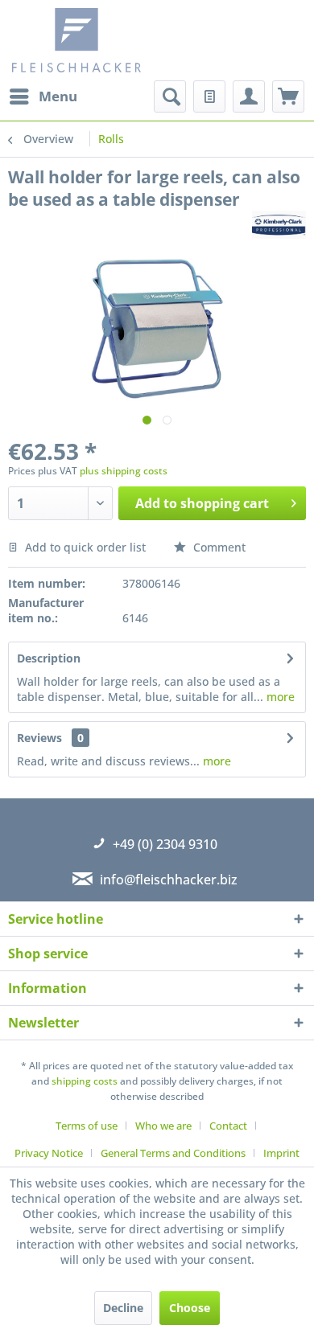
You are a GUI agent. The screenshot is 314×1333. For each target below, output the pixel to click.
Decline (123, 1307)
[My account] (249, 96)
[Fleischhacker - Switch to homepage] (86, 40)
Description (49, 658)
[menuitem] (42, 96)
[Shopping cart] (288, 96)
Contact (228, 1125)
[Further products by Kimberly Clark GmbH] (279, 225)
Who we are (163, 1125)
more (279, 696)
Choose (189, 1307)
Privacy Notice (48, 1153)
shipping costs (85, 1081)
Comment (218, 547)
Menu (58, 96)
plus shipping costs (123, 471)
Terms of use (87, 1125)
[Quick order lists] (209, 96)
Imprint (281, 1153)
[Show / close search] (170, 96)
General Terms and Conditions (173, 1153)
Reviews (39, 737)
